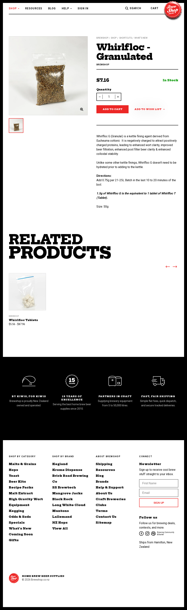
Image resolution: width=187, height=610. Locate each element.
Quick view (27, 286)
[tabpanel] (48, 75)
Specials (17, 522)
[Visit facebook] (141, 533)
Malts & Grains (22, 464)
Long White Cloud (68, 505)
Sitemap (104, 522)
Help (65, 8)
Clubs (101, 505)
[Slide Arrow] (167, 267)
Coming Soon (21, 534)
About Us (104, 493)
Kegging (16, 511)
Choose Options (27, 296)
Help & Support (110, 487)
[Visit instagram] (147, 533)
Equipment (19, 505)
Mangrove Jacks (67, 493)
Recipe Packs (21, 487)
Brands (102, 481)
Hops (13, 470)
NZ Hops (60, 522)
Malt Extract (21, 493)
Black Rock (62, 499)
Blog (52, 8)
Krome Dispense (67, 470)
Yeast (14, 475)
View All (60, 528)
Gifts (14, 540)
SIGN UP (159, 502)
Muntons (60, 511)
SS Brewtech (64, 487)
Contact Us (106, 516)
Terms (102, 511)
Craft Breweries (111, 499)
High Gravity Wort (26, 499)
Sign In (83, 8)
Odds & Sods (20, 516)
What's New (20, 528)
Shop (13, 8)
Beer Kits (17, 481)
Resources (33, 8)
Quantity (103, 89)
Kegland (60, 464)
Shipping (104, 464)
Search (135, 8)
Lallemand (62, 516)
